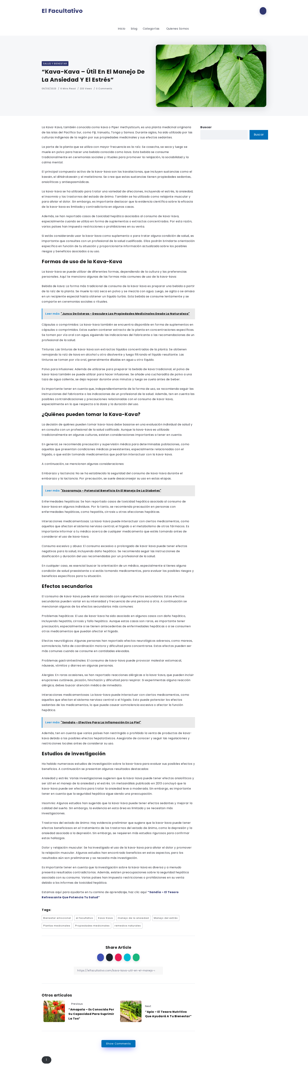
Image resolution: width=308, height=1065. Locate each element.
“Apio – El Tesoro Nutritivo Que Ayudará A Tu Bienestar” (168, 1014)
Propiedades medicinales (92, 925)
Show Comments (118, 1043)
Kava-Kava (105, 918)
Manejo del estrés (166, 918)
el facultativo (84, 918)
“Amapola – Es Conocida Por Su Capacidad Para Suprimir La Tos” (91, 1014)
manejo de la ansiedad (133, 918)
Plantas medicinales (56, 925)
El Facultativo (62, 11)
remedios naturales (128, 925)
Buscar (206, 127)
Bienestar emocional (57, 918)
